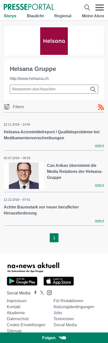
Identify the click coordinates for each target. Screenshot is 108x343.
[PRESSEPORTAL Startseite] (29, 7)
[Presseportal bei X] (40, 293)
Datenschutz (18, 319)
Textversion (63, 319)
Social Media (65, 325)
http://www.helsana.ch (29, 78)
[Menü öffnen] (99, 7)
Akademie (16, 313)
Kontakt (13, 307)
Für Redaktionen (68, 301)
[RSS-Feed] (101, 107)
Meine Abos (93, 16)
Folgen (49, 338)
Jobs (57, 313)
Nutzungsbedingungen (73, 307)
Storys (10, 16)
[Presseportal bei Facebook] (34, 293)
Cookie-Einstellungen (26, 325)
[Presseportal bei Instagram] (48, 292)
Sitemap (14, 331)
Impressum (16, 301)
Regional (62, 16)
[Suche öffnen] (87, 7)
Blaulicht (35, 16)
